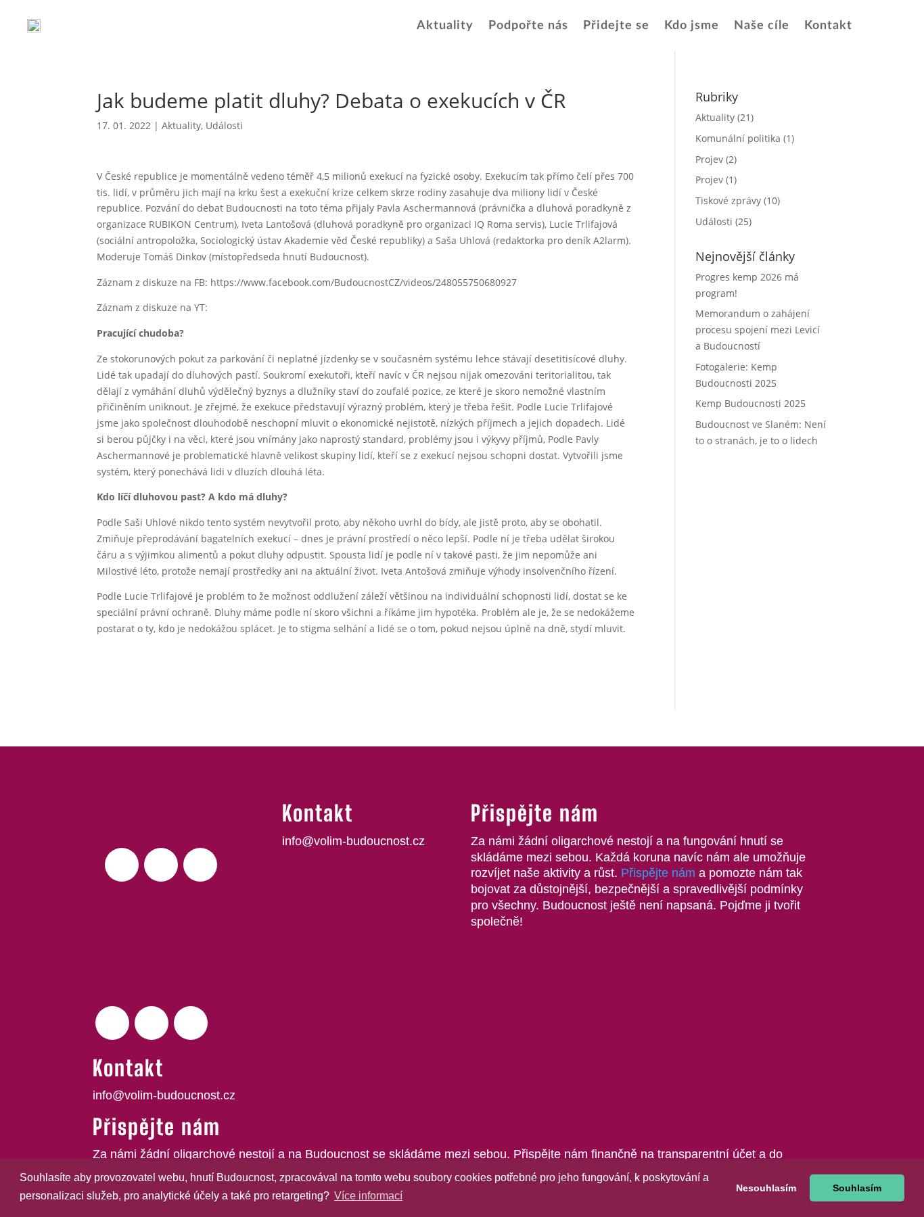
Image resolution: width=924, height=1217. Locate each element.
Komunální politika (738, 138)
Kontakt (828, 26)
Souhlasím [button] (857, 1188)
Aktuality (445, 26)
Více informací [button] (368, 1195)
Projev (709, 159)
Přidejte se (616, 26)
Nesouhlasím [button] (766, 1188)
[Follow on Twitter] (161, 865)
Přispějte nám (658, 873)
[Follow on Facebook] (122, 865)
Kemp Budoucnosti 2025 (750, 403)
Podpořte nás (528, 26)
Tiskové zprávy (728, 200)
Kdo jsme (691, 26)
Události (224, 125)
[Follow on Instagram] (200, 865)
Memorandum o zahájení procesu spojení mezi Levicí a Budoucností (757, 329)
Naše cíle (761, 26)
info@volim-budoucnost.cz (353, 841)
